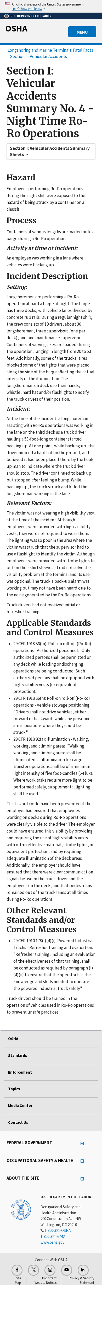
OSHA (16, 28)
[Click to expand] (51, 6)
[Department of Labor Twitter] (33, 1270)
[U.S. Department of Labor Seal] (20, 1209)
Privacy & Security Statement (81, 1280)
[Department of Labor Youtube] (66, 1270)
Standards (17, 1055)
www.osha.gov (52, 1242)
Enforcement (20, 1072)
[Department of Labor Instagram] (49, 1270)
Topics (14, 1088)
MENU (82, 32)
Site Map (18, 1280)
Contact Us (18, 1122)
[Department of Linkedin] (83, 1270)
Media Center (20, 1105)
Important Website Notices (45, 1280)
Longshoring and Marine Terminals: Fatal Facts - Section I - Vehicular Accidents (50, 53)
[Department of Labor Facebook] (17, 1270)
